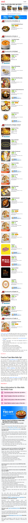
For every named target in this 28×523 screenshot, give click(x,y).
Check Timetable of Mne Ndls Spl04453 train (14, 396)
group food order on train (15, 377)
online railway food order (14, 429)
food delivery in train (14, 359)
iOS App (4, 339)
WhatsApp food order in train (15, 515)
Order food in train (4, 333)
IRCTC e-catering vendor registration (16, 497)
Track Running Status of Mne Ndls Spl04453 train (15, 392)
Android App (10, 427)
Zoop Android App (22, 338)
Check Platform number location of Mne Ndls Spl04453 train (15, 403)
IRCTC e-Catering (11, 368)
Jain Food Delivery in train (14, 508)
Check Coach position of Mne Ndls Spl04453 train (15, 399)
